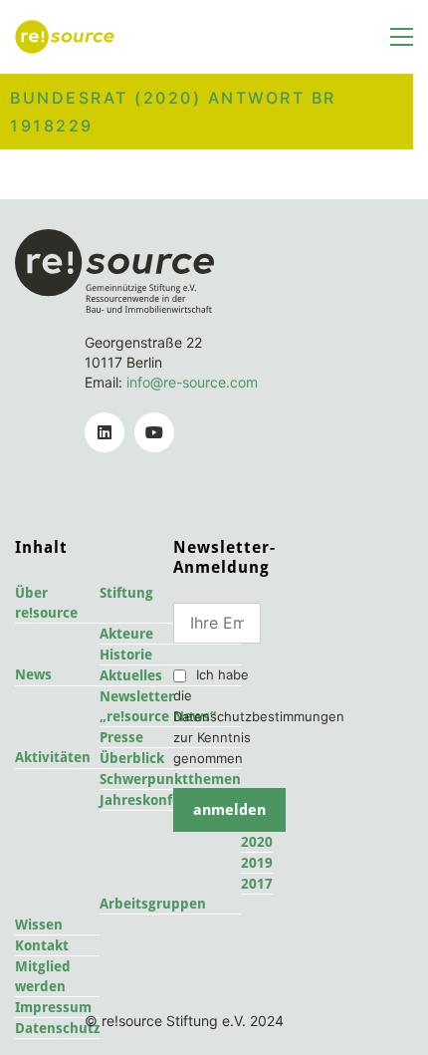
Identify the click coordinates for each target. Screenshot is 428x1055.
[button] (401, 37)
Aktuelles (131, 675)
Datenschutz (57, 1028)
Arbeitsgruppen (153, 904)
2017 (257, 884)
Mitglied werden (43, 976)
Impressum (53, 1007)
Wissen (39, 924)
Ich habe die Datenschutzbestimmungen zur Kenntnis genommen (258, 716)
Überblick (132, 758)
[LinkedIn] (104, 432)
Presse (121, 737)
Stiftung (126, 593)
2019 (257, 863)
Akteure (126, 634)
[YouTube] (154, 432)
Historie (126, 654)
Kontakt (42, 945)
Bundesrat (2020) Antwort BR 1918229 (173, 111)
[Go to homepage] (64, 37)
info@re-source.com (192, 382)
